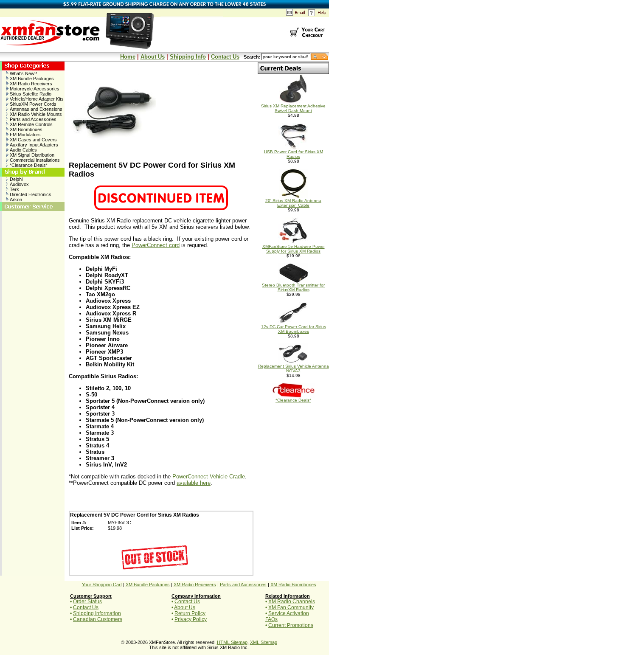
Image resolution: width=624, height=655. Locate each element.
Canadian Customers (97, 619)
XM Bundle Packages (31, 78)
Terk (13, 189)
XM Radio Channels (291, 601)
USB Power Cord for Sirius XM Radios (293, 154)
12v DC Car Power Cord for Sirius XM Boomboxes (293, 329)
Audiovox (18, 184)
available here (194, 483)
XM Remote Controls (30, 124)
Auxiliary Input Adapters (33, 144)
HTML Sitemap (232, 642)
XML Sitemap (263, 642)
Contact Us (225, 56)
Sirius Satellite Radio (29, 93)
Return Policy (189, 613)
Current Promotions (290, 625)
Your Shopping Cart (102, 584)
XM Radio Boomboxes (293, 584)
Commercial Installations (34, 160)
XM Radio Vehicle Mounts (35, 114)
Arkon (15, 199)
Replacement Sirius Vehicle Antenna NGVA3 (293, 368)
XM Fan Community (291, 607)
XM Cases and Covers (32, 139)
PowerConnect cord (156, 245)
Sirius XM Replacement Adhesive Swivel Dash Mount (293, 108)
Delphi (15, 179)
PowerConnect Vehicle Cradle (208, 476)
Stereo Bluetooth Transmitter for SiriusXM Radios (293, 287)
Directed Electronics (29, 194)
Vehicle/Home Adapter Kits (36, 98)
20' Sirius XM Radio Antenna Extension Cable (293, 203)
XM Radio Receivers (30, 83)
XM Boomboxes (25, 129)
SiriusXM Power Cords (32, 104)
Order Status (87, 601)
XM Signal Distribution (31, 154)
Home (127, 56)
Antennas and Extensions (35, 109)
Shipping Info (188, 56)
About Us (153, 56)
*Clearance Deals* (28, 165)
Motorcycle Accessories (33, 88)
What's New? (22, 73)
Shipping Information (97, 613)
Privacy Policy (190, 619)
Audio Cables (22, 149)
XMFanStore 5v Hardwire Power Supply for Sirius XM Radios (293, 248)
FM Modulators (24, 134)
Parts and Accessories (32, 119)
